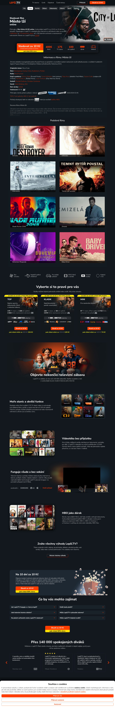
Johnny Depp (26, 76)
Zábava (62, 8)
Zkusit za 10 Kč (97, 3)
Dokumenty (53, 8)
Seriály (37, 8)
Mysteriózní (35, 71)
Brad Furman (19, 74)
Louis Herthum (41, 79)
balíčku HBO (55, 100)
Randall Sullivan (21, 81)
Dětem (44, 8)
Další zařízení (47, 488)
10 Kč (37, 35)
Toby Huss (65, 76)
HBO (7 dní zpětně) (29, 96)
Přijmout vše (57, 696)
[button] (6, 662)
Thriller (42, 71)
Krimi (29, 71)
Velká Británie (19, 84)
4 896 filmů (14, 33)
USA (26, 84)
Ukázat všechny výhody (57, 556)
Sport (69, 8)
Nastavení (57, 704)
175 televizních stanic (26, 33)
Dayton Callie (88, 76)
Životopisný (18, 71)
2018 (21, 87)
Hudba (84, 8)
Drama (24, 71)
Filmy (30, 8)
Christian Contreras (33, 81)
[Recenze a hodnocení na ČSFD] (24, 90)
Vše (24, 8)
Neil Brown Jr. (20, 79)
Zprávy (76, 8)
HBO (90, 8)
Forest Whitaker (46, 76)
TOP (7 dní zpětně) (16, 96)
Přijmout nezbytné (57, 700)
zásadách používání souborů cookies (73, 692)
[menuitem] (108, 39)
